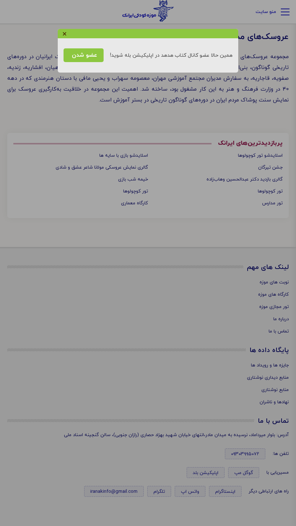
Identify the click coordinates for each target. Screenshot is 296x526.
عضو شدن (83, 55)
